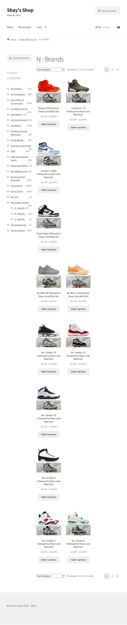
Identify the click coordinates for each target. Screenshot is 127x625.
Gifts (13, 151)
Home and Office (19, 165)
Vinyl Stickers (18, 230)
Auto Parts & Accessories (17, 101)
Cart (39, 27)
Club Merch (16, 114)
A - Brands (19, 208)
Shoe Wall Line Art (28, 39)
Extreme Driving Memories (19, 133)
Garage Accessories (21, 145)
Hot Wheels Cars (19, 171)
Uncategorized (18, 224)
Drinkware (16, 125)
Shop (10, 27)
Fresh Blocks (17, 140)
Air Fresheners (18, 94)
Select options (48, 124)
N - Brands (19, 213)
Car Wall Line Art (19, 108)
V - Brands (19, 219)
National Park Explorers (18, 178)
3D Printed (16, 88)
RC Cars (15, 196)
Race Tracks (17, 191)
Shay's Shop (20, 10)
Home (14, 39)
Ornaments (16, 185)
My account (25, 27)
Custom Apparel (19, 119)
